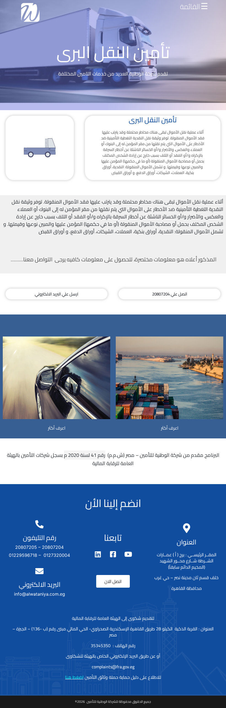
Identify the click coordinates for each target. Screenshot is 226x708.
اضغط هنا (74, 677)
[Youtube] (128, 554)
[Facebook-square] (113, 554)
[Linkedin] (98, 554)
